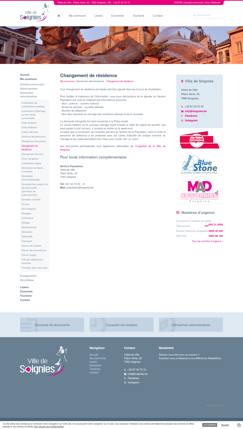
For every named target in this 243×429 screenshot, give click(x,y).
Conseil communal (193, 2)
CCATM (178, 2)
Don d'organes (29, 208)
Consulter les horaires (121, 324)
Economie (117, 15)
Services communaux (32, 84)
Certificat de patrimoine (33, 136)
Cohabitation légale (31, 163)
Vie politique (27, 280)
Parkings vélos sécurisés (34, 267)
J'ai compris (210, 425)
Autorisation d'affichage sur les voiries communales (33, 114)
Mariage (26, 222)
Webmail (215, 2)
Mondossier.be (29, 227)
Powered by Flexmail (214, 405)
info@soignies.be (196, 111)
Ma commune (77, 15)
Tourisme (138, 15)
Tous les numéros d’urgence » (207, 241)
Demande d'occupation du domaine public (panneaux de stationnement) (35, 189)
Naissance (27, 231)
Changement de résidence (30, 147)
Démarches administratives (28, 94)
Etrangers (26, 213)
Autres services (28, 88)
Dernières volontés (31, 199)
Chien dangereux (30, 158)
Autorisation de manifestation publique (33, 104)
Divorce (25, 204)
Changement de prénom (34, 141)
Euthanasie (27, 218)
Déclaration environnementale (31, 177)
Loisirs (98, 15)
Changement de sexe (32, 154)
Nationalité (27, 236)
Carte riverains (29, 122)
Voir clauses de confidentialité (48, 426)
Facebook (191, 116)
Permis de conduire (31, 245)
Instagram (191, 120)
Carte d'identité (29, 127)
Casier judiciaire (30, 132)
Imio (207, 2)
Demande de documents (52, 324)
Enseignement (28, 275)
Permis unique (29, 255)
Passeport (27, 241)
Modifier (225, 424)
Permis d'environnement (34, 250)
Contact (158, 15)
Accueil (24, 75)
